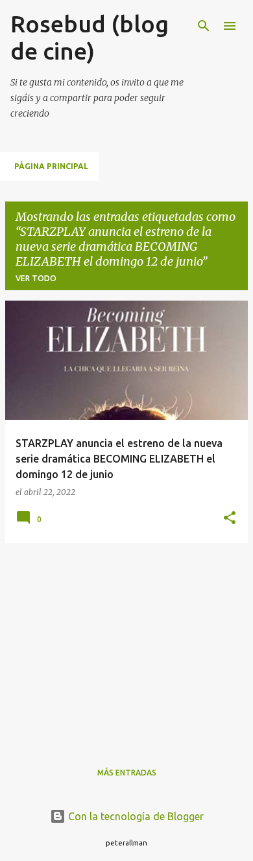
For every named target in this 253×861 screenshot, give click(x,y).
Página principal (51, 166)
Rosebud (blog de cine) (89, 37)
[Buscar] (203, 25)
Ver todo (36, 278)
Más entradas (126, 772)
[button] (229, 518)
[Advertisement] (126, 644)
